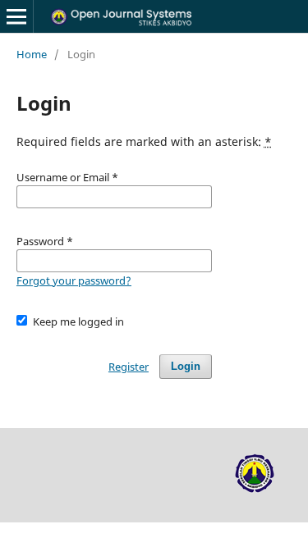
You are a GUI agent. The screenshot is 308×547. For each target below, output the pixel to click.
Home (31, 54)
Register (128, 366)
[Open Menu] (16, 16)
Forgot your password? (73, 280)
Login (185, 366)
